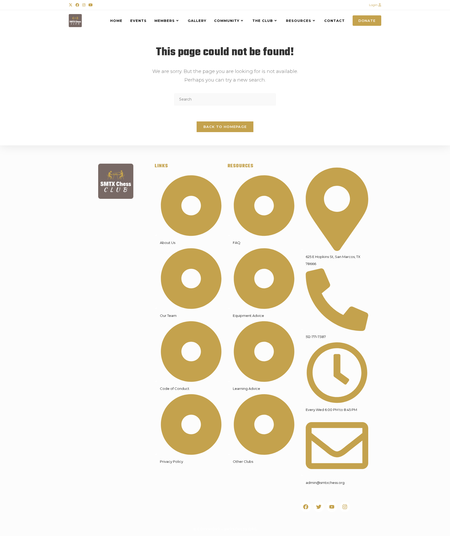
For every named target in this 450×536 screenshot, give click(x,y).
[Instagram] (345, 507)
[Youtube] (332, 507)
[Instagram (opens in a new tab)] (84, 5)
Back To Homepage (225, 127)
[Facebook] (306, 507)
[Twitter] (319, 507)
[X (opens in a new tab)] (71, 5)
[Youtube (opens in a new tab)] (90, 5)
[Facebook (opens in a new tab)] (77, 5)
